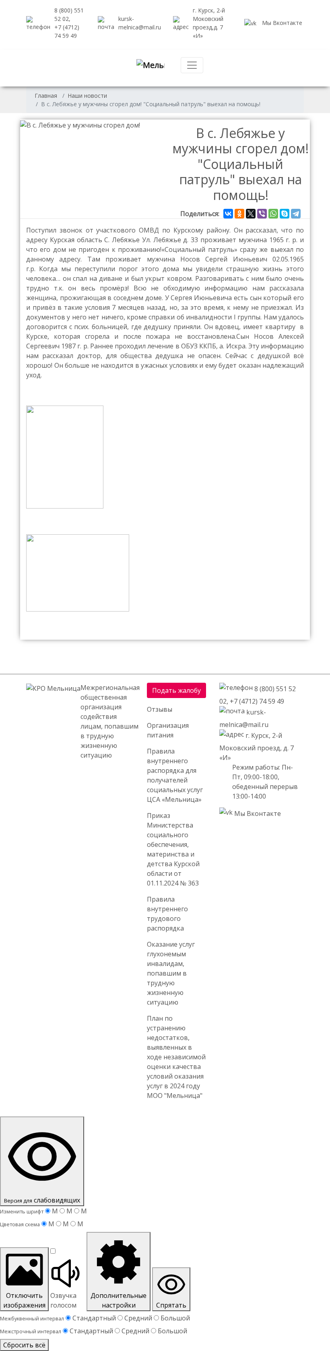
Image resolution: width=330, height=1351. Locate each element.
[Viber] (262, 213)
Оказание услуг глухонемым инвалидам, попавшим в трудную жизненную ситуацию (171, 973)
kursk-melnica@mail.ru (139, 23)
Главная (46, 95)
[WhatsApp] (273, 213)
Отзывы (159, 709)
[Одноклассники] (239, 213)
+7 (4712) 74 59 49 (257, 701)
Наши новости (87, 95)
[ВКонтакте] (228, 213)
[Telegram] (296, 213)
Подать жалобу (176, 690)
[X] (251, 213)
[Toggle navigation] (192, 65)
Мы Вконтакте (281, 23)
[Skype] (284, 213)
